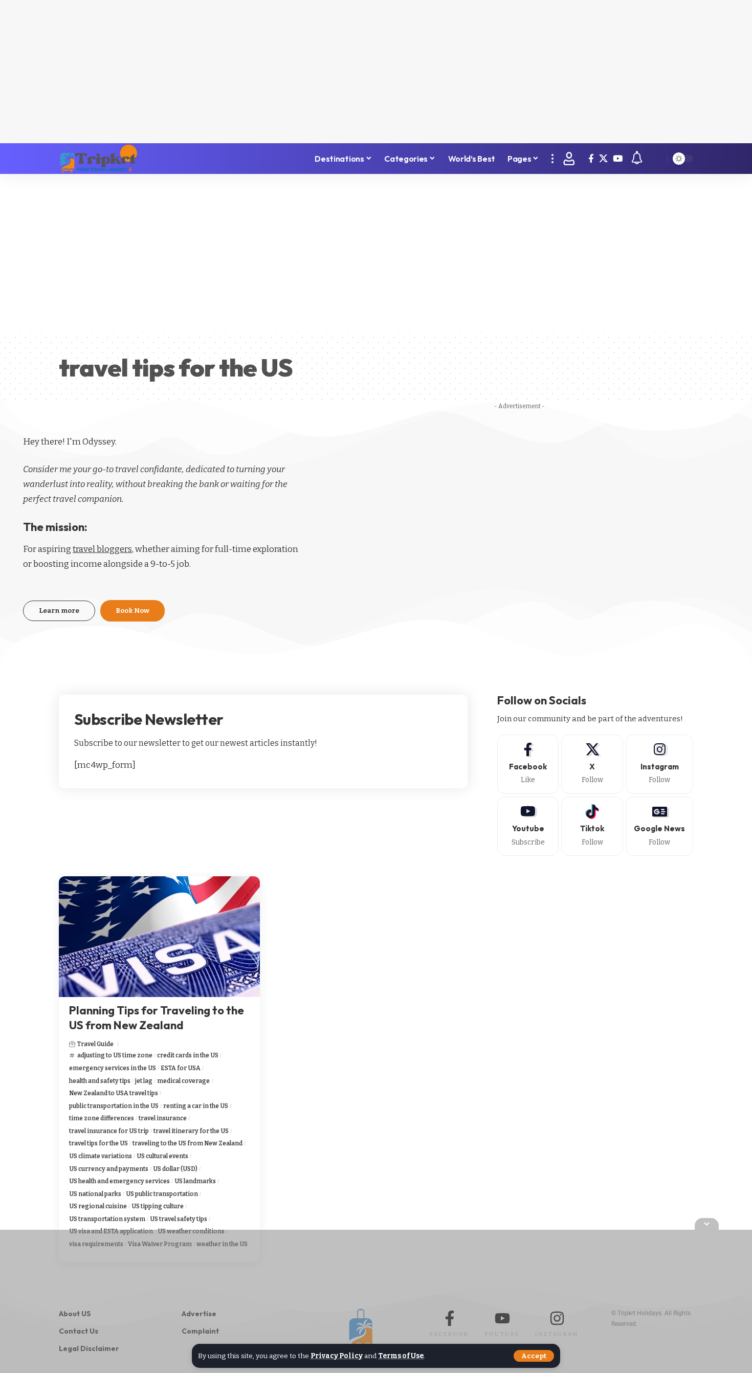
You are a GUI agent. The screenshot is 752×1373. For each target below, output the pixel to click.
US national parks (95, 1194)
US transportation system (107, 1219)
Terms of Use (401, 1356)
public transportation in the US (114, 1106)
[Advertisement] (376, 71)
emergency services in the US (112, 1068)
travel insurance (163, 1118)
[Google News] (659, 826)
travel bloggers (102, 549)
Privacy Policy (337, 1356)
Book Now (132, 610)
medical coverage (183, 1080)
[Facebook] (591, 158)
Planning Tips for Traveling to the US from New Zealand (156, 1017)
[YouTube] (617, 158)
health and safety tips (99, 1080)
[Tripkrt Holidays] (98, 158)
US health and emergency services (119, 1181)
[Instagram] (659, 764)
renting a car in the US (195, 1106)
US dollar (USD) (175, 1168)
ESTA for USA (181, 1068)
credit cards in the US (187, 1055)
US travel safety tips (178, 1219)
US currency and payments (108, 1168)
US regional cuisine (98, 1206)
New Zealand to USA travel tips (113, 1093)
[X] (603, 158)
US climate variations (100, 1156)
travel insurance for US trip (109, 1131)
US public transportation (162, 1194)
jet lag (143, 1080)
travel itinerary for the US (191, 1131)
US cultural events (162, 1156)
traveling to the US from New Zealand (187, 1143)
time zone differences (101, 1118)
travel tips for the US (98, 1143)
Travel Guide (95, 1044)
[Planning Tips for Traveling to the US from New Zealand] (159, 936)
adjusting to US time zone (114, 1055)
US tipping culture (157, 1206)
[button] (534, 1356)
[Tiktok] (592, 826)
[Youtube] (528, 826)
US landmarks (195, 1181)
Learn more (59, 610)
